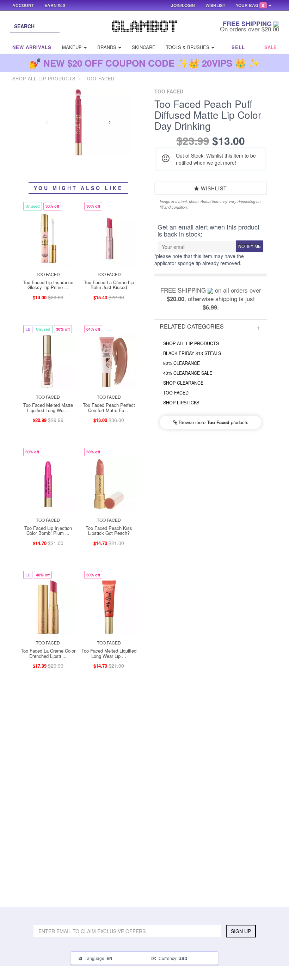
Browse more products (212, 422)
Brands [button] (107, 47)
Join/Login (183, 5)
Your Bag (250, 5)
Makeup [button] (72, 47)
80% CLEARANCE (181, 363)
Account (23, 5)
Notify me (249, 246)
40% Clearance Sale (187, 373)
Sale (270, 47)
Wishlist (213, 188)
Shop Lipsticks (181, 402)
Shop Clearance (183, 383)
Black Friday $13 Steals (192, 353)
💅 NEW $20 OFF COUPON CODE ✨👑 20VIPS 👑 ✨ (145, 62)
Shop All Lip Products (191, 343)
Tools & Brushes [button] (188, 47)
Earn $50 (54, 5)
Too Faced (176, 393)
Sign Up (241, 931)
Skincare (143, 47)
